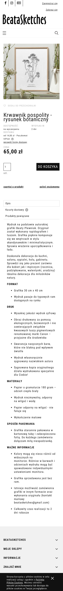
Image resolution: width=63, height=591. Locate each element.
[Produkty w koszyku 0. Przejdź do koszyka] (56, 20)
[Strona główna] (24, 19)
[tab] (31, 203)
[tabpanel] (31, 372)
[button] (4, 32)
